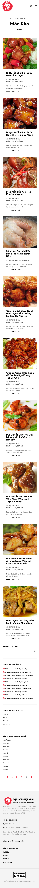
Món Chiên (6, 746)
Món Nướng (6, 763)
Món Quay (6, 766)
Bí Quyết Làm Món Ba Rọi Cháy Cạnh (16, 669)
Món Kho (5, 756)
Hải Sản (5, 714)
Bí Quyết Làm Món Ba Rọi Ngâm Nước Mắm (19, 675)
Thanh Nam (13, 260)
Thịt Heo (5, 721)
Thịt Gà (5, 717)
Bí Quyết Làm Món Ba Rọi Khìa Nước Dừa (18, 672)
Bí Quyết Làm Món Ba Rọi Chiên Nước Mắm (19, 698)
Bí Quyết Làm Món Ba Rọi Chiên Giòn (17, 695)
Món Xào (5, 769)
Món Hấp (6, 753)
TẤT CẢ (19, 30)
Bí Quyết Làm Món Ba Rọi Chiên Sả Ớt (17, 685)
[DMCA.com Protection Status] (19, 875)
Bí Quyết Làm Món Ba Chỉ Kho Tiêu (16, 679)
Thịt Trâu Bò (6, 724)
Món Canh (6, 743)
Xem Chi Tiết (15, 91)
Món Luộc (6, 759)
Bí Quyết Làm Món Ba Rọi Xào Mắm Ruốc (18, 688)
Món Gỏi (5, 750)
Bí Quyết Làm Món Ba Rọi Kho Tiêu (16, 692)
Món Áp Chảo (7, 740)
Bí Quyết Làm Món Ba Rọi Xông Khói (16, 682)
